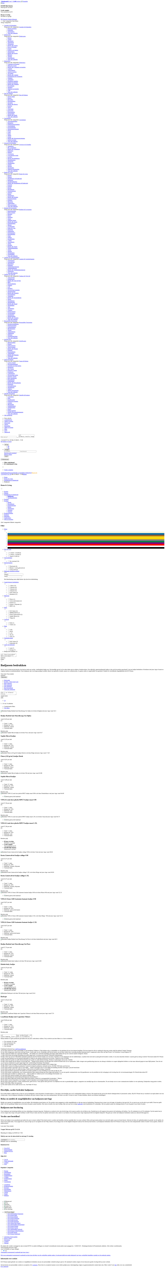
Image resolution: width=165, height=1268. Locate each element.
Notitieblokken (12, 406)
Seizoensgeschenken (13, 129)
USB (9, 90)
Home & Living (8, 172)
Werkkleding (11, 253)
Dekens (10, 177)
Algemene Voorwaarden (10, 1237)
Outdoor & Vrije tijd (9, 274)
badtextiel (80, 1104)
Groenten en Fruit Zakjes (14, 366)
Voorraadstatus (8, 558)
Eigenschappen (8, 562)
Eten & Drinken (8, 93)
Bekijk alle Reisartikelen (14, 383)
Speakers (10, 87)
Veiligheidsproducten (13, 267)
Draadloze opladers (13, 81)
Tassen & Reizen (8, 359)
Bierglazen (10, 41)
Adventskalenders (12, 121)
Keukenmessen (12, 191)
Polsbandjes (11, 231)
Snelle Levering (12, 140)
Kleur (5, 529)
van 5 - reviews (11, 1)
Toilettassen (11, 333)
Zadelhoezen (11, 279)
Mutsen (10, 225)
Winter (9, 135)
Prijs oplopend (8, 685)
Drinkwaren (7, 34)
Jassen (9, 219)
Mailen (25, 474)
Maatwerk (7, 432)
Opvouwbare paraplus (14, 290)
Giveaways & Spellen (10, 143)
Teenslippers (11, 242)
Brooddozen (11, 189)
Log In (6, 1159)
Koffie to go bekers (13, 50)
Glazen (9, 39)
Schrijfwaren (7, 339)
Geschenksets (11, 126)
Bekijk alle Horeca (13, 104)
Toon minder (10, 674)
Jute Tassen (11, 369)
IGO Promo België (9, 1212)
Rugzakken (7, 1174)
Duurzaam (7, 423)
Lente (9, 132)
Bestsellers (7, 426)
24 (2, 697)
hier (116, 1265)
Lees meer (3, 1126)
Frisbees (10, 285)
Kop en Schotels (12, 47)
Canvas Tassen (12, 362)
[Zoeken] (17, 437)
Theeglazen (11, 42)
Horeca (10, 98)
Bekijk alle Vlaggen (13, 318)
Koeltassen (10, 372)
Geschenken (7, 118)
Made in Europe (8, 427)
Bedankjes (10, 123)
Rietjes (9, 194)
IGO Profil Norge (12, 1232)
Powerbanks (11, 86)
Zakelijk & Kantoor (9, 393)
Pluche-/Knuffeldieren (14, 158)
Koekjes (10, 106)
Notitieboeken (11, 407)
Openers (10, 192)
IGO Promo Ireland (13, 1226)
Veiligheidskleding (13, 248)
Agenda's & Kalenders (10, 25)
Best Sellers (26, 473)
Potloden (10, 350)
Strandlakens (11, 301)
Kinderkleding (11, 223)
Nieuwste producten (9, 689)
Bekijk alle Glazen (13, 45)
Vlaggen (10, 310)
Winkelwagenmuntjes (13, 169)
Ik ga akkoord (4, 1266)
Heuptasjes (10, 367)
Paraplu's (10, 288)
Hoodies (10, 245)
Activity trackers (12, 72)
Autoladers (10, 79)
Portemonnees (11, 232)
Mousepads (11, 404)
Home (5, 477)
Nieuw (6, 424)
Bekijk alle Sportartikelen (14, 297)
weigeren (34, 1265)
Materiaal (6, 595)
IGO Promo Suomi (13, 1227)
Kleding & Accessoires (10, 208)
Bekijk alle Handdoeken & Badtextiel (18, 183)
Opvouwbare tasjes (13, 375)
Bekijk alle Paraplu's (13, 293)
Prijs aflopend (8, 686)
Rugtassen (10, 384)
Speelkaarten (11, 163)
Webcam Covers (12, 65)
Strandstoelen (11, 302)
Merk (5, 607)
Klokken (10, 200)
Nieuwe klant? (8, 454)
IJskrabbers (11, 263)
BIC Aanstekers (12, 147)
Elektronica (7, 61)
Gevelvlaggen (11, 313)
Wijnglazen (11, 44)
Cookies (6, 1241)
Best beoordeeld (8, 688)
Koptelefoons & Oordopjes (15, 76)
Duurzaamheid (8, 1149)
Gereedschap (11, 262)
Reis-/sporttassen (12, 378)
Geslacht (6, 619)
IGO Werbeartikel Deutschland (16, 1224)
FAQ (5, 430)
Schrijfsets (10, 356)
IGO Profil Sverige (13, 1220)
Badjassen (10, 180)
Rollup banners (12, 410)
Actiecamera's (11, 70)
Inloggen (7, 449)
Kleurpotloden (11, 352)
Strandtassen (11, 387)
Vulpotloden (11, 353)
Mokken (10, 55)
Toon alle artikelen (13, 33)
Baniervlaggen (11, 311)
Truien (9, 243)
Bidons (9, 38)
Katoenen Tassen (12, 370)
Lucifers (10, 157)
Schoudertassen (12, 386)
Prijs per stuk (7, 549)
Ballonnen (10, 151)
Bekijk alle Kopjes (13, 53)
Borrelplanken (11, 101)
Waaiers (10, 251)
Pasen (9, 133)
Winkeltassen (7, 1191)
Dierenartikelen (12, 284)
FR (8, 446)
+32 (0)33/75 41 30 (6, 474)
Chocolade (10, 109)
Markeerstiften (11, 342)
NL (8, 448)
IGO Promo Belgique (13, 1218)
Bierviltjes (10, 99)
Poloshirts (10, 229)
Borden (10, 175)
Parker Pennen (11, 345)
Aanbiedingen (8, 419)
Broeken (10, 214)
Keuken (10, 186)
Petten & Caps (11, 228)
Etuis (9, 398)
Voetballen (10, 296)
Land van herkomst (9, 644)
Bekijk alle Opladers (13, 84)
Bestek (9, 188)
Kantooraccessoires (13, 401)
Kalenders (10, 30)
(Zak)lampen (11, 260)
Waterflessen (11, 58)
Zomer (9, 137)
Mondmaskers (11, 328)
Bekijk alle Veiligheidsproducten (16, 270)
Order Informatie (8, 1161)
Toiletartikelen (11, 331)
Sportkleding (11, 239)
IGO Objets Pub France (14, 1223)
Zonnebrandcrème (12, 336)
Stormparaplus (11, 291)
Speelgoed (10, 161)
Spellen (10, 164)
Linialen (10, 403)
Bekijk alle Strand (12, 304)
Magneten (10, 202)
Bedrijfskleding (12, 211)
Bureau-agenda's (12, 28)
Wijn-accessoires (12, 205)
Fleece (9, 215)
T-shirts (10, 240)
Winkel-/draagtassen (13, 390)
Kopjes (9, 48)
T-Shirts (6, 1177)
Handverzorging (12, 325)
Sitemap (6, 1243)
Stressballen (11, 168)
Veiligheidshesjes (12, 268)
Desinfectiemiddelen (13, 324)
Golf (9, 287)
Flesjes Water (11, 96)
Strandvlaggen (11, 316)
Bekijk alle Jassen (12, 222)
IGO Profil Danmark (13, 1221)
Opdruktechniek (8, 638)
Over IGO (7, 1148)
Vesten (9, 250)
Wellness (10, 335)
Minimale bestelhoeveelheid (11, 571)
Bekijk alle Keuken (13, 197)
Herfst (9, 130)
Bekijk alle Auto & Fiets (14, 280)
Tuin (9, 307)
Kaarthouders (11, 400)
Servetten (10, 103)
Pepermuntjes (11, 112)
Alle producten (8, 415)
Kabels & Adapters (13, 82)
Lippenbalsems (12, 327)
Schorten (10, 510)
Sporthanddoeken (12, 181)
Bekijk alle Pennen (13, 349)
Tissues (10, 330)
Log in (6, 456)
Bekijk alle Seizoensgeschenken (16, 138)
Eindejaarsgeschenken (14, 124)
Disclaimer (7, 1240)
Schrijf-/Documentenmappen (15, 412)
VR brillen (10, 73)
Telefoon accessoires (13, 89)
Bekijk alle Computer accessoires (17, 67)
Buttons (10, 152)
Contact (6, 1162)
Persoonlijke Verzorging (10, 321)
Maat (5, 626)
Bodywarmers (11, 212)
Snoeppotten (11, 113)
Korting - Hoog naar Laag (11, 682)
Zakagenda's (11, 31)
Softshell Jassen (12, 220)
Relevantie (4, 677)
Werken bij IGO (8, 1151)
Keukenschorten (12, 198)
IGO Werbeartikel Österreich (15, 1214)
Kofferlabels (11, 381)
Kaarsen (10, 185)
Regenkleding (11, 234)
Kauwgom (10, 110)
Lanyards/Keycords (13, 155)
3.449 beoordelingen (20, 1049)
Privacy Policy (8, 1238)
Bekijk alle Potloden (13, 355)
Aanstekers (11, 146)
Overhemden (11, 226)
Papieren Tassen (12, 376)
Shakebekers (11, 52)
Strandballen (11, 305)
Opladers (10, 78)
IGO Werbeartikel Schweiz (15, 1229)
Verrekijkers (11, 308)
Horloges (10, 217)
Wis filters (7, 708)
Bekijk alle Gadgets (13, 75)
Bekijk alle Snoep (12, 115)
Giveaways (11, 154)
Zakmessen (11, 271)
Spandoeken (11, 314)
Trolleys (10, 389)
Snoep (9, 107)
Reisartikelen (11, 379)
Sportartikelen (11, 294)
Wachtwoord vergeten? (10, 453)
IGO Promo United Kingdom (16, 1231)
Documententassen (13, 364)
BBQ (9, 282)
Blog (5, 429)
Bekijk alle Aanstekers (14, 149)
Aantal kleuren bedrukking (11, 582)
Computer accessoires (13, 64)
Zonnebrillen (11, 254)
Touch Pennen (11, 347)
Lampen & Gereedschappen (11, 257)
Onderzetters (11, 203)
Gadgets (10, 69)
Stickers (10, 166)
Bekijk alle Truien (12, 246)
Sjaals (9, 236)
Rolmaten (10, 265)
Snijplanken (11, 195)
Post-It (9, 409)
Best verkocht (8, 683)
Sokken (10, 237)
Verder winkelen (8, 470)
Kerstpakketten (12, 127)
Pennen (10, 344)
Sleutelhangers (11, 160)
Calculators (11, 396)
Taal (6, 444)
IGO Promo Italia (12, 1215)
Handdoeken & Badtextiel (15, 178)
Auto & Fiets (11, 277)
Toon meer (4, 674)
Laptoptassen (11, 373)
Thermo (10, 56)
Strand (9, 299)
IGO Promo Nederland (14, 1234)
